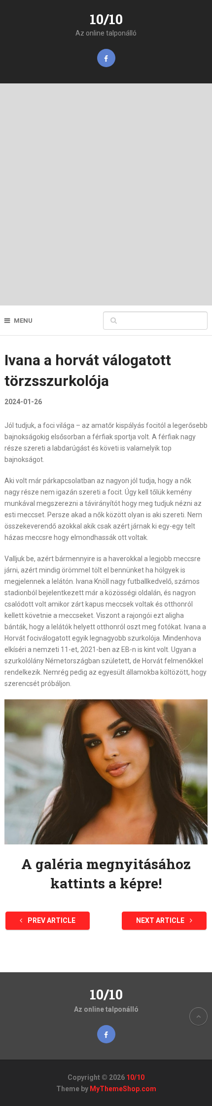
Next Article (161, 920)
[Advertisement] (106, 194)
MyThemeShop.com (123, 1089)
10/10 (106, 19)
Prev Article (50, 920)
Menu (23, 320)
